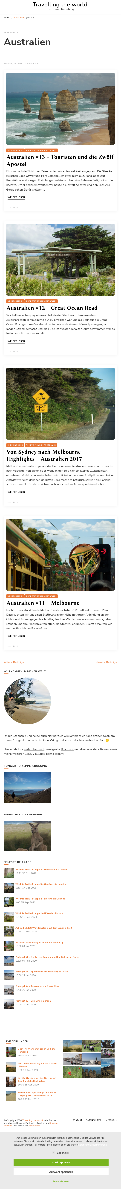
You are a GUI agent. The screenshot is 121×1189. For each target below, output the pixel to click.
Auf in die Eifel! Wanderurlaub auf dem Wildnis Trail (43, 927)
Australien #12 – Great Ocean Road (52, 308)
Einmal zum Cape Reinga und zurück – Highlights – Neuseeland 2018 (37, 1094)
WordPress (34, 1125)
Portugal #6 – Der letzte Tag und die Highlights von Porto (47, 957)
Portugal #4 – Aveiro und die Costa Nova (37, 986)
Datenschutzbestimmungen (92, 1144)
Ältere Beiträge (14, 662)
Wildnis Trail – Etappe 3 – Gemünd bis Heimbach (41, 884)
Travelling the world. (61, 4)
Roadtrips (67, 749)
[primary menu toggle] (4, 7)
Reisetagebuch (15, 150)
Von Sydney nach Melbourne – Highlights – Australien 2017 (45, 455)
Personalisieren (61, 1181)
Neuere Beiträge (106, 662)
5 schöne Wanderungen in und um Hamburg (39, 942)
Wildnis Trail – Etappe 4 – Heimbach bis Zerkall (41, 869)
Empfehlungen (15, 445)
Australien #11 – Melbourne (42, 603)
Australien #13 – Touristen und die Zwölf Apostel (59, 161)
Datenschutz (93, 1120)
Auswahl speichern (61, 1171)
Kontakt (77, 1120)
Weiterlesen (16, 197)
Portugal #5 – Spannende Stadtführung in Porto (41, 971)
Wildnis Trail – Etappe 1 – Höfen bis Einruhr (39, 913)
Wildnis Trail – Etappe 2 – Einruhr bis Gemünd (40, 898)
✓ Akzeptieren (61, 1162)
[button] (72, 1046)
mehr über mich (34, 749)
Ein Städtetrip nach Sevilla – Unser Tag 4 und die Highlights (37, 1080)
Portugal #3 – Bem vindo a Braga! (33, 1000)
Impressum (111, 1120)
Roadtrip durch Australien (41, 150)
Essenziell (63, 1153)
